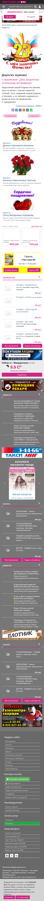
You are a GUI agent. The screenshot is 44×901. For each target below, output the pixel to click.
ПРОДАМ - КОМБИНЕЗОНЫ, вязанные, (27, 335)
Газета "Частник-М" (13, 833)
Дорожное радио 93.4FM (15, 843)
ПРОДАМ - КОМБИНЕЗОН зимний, (26, 286)
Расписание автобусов (14, 758)
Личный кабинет (13, 783)
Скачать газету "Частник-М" (16, 797)
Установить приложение (18, 779)
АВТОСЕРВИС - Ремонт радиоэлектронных (25, 512)
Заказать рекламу (12, 810)
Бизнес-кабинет (11, 806)
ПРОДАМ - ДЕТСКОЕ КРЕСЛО (24, 322)
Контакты (9, 765)
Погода (8, 761)
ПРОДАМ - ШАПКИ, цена (26, 297)
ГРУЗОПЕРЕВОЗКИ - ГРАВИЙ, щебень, (28, 653)
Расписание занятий (13, 755)
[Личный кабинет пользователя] (39, 7)
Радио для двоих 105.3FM (15, 846)
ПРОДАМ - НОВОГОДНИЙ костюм (26, 310)
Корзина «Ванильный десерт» (11, 241)
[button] (5, 483)
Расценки (9, 820)
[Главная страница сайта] (14, 1)
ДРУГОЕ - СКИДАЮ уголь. (26, 548)
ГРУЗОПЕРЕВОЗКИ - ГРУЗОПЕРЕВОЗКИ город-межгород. (26, 525)
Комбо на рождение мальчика (30, 241)
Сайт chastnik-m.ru (12, 836)
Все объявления (11, 345)
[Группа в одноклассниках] (7, 855)
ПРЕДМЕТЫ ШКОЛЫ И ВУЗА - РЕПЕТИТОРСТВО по (28, 537)
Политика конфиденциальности (14, 867)
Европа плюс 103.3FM (14, 850)
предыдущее (11, 116)
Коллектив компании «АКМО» (29, 106)
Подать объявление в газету (16, 790)
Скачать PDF (34, 270)
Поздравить (10, 793)
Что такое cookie (22, 897)
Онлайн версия (11, 270)
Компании (9, 748)
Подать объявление (33, 345)
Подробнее (22, 374)
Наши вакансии (11, 768)
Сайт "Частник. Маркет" (14, 840)
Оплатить (9, 823)
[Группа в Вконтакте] (16, 855)
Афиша (8, 751)
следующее (33, 116)
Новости (8, 744)
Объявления (10, 741)
